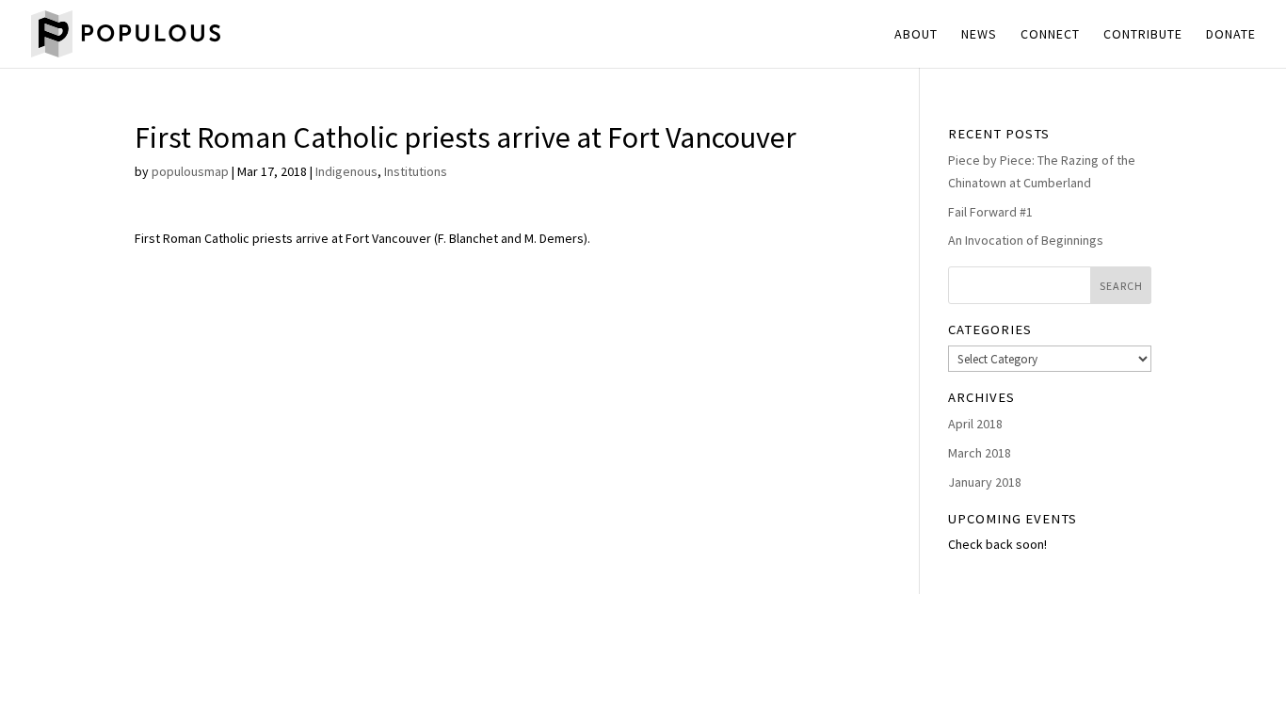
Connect (1050, 34)
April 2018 (975, 423)
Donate (1231, 34)
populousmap (190, 171)
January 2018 (984, 482)
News (979, 34)
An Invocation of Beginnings (1025, 240)
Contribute (1142, 34)
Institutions (415, 171)
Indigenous (346, 171)
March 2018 (979, 452)
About (916, 34)
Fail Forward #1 (990, 211)
